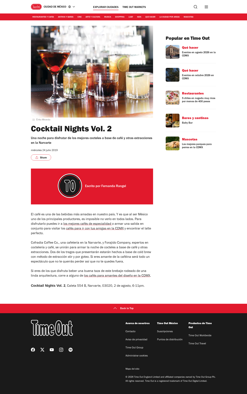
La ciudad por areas (169, 17)
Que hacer (150, 17)
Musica (107, 17)
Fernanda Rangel (113, 186)
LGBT (131, 17)
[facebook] (33, 350)
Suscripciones (165, 331)
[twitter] (42, 350)
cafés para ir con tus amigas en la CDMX (95, 229)
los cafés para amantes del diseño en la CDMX (117, 276)
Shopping (120, 17)
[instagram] (61, 350)
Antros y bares (65, 17)
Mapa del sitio (132, 369)
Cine (79, 17)
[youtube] (52, 350)
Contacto (130, 331)
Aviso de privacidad (136, 339)
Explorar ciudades (105, 7)
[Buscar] (195, 7)
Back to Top (127, 308)
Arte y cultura (93, 17)
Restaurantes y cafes (43, 17)
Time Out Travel (197, 343)
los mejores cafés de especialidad (87, 224)
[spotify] (71, 350)
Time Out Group (134, 348)
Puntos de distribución (170, 339)
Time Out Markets (134, 7)
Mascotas (188, 17)
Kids (139, 17)
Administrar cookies (137, 356)
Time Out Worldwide (200, 335)
